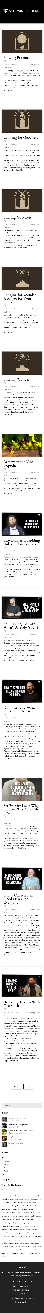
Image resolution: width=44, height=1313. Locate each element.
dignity (10, 1229)
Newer (16, 1087)
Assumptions (28, 1196)
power (33, 1240)
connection (32, 1226)
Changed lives (5, 1199)
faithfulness (34, 1229)
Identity (35, 1206)
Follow (7, 1202)
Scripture (12, 1216)
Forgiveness (13, 1202)
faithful (3, 1233)
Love (32, 1209)
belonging (28, 1223)
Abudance (4, 1196)
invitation (14, 1236)
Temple (32, 1216)
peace (16, 1240)
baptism (10, 1223)
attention (33, 1219)
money (39, 1236)
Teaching (26, 1216)
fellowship (9, 1233)
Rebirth (33, 1213)
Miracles (14, 1213)
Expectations (34, 1199)
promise (22, 1243)
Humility (29, 1206)
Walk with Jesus (11, 1219)
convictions (4, 1229)
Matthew (4, 1213)
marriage (35, 1236)
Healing (14, 1206)
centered (34, 1223)
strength (28, 1250)
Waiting (4, 1219)
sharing (6, 1250)
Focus (3, 1202)
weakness (37, 1253)
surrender (4, 1253)
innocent (4, 1236)
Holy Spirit (19, 1206)
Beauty (34, 1196)
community (18, 1226)
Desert (16, 1199)
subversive (34, 1250)
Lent (29, 1209)
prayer (37, 1240)
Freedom (25, 1202)
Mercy (9, 1213)
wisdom (4, 1257)
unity (32, 1253)
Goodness (4, 1206)
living (30, 1236)
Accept (17, 1196)
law (24, 1236)
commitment (5, 1226)
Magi (36, 1209)
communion (12, 1226)
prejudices (4, 1243)
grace (25, 1233)
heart (28, 1233)
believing (22, 1223)
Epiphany (27, 1199)
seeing (23, 1246)
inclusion (38, 1233)
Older (28, 1087)
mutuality (4, 1240)
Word (22, 1219)
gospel (20, 1233)
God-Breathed (32, 1202)
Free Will (20, 1202)
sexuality (35, 1246)
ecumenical (16, 1229)
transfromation (23, 1253)
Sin (16, 1216)
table (8, 1253)
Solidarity (20, 1216)
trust (29, 1253)
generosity (15, 1233)
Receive (38, 1213)
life (27, 1236)
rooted (15, 1246)
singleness (11, 1250)
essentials (22, 1229)
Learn (19, 1209)
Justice (39, 1206)
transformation (14, 1253)
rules (19, 1246)
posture (29, 1240)
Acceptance (11, 1196)
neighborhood (10, 1240)
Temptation (38, 1216)
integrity (9, 1236)
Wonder (18, 1219)
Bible (38, 1196)
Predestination (26, 1213)
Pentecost (19, 1213)
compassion (26, 1226)
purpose (27, 1243)
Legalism (24, 1209)
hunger (32, 1233)
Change (12, 1199)
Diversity (21, 1199)
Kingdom (15, 1209)
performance (22, 1240)
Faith (40, 1199)
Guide (9, 1206)
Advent (22, 1196)
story (24, 1250)
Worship (27, 1219)
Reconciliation (5, 1216)
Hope (24, 1206)
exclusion (28, 1229)
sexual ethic (29, 1246)
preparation (11, 1243)
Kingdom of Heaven (6, 1209)
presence (17, 1243)
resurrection (10, 1246)
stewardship (18, 1250)
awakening (4, 1223)
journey (20, 1236)
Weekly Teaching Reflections (12, 1185)
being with (16, 1223)
